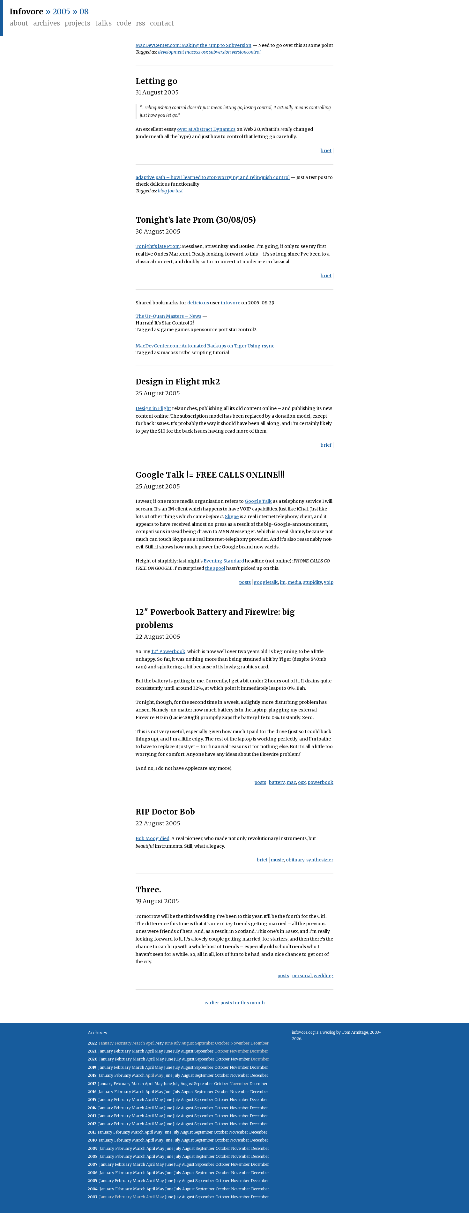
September (203, 1051)
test (179, 191)
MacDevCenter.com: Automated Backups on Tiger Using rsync (205, 346)
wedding (323, 976)
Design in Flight (153, 408)
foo (171, 191)
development (171, 52)
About (19, 23)
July (176, 1051)
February (122, 1051)
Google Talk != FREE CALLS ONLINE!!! (210, 475)
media (294, 582)
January (105, 1051)
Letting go (156, 81)
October (222, 1059)
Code (123, 23)
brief (326, 150)
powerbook (320, 782)
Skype (232, 516)
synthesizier (319, 860)
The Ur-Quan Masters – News (168, 316)
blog (162, 191)
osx (204, 52)
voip (328, 582)
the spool (215, 568)
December (259, 1067)
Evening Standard (224, 561)
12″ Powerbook (168, 651)
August (187, 1051)
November (240, 1059)
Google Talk (258, 501)
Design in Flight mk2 (178, 382)
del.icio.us (198, 303)
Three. (148, 890)
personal (302, 976)
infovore (230, 303)
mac (291, 782)
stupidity (312, 582)
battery (277, 782)
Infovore (26, 12)
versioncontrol (246, 52)
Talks (103, 23)
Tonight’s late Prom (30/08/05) (196, 220)
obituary (295, 860)
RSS (140, 23)
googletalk (266, 582)
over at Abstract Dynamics (206, 129)
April (149, 1051)
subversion (220, 52)
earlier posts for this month (235, 1003)
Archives (46, 23)
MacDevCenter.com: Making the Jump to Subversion (193, 45)
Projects (77, 23)
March (138, 1051)
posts (245, 582)
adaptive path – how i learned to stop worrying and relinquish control (213, 177)
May (159, 1043)
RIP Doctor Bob (165, 812)
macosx (192, 52)
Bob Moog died (152, 838)
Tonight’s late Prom (158, 246)
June (168, 1051)
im (283, 582)
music (277, 860)
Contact (162, 23)
